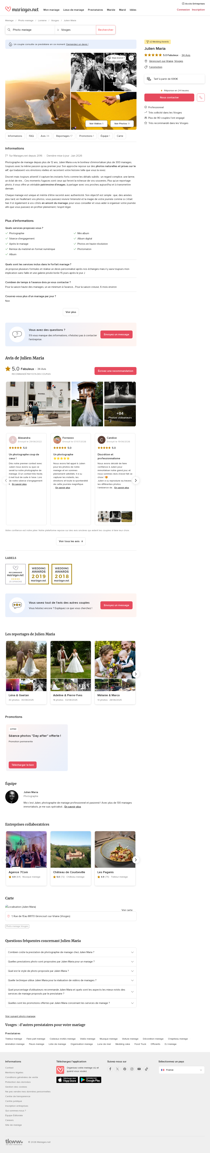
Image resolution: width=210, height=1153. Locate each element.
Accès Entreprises (195, 3)
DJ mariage (171, 1044)
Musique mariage (109, 1038)
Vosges (55, 20)
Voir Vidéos (96, 123)
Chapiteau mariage (178, 1038)
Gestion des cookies (16, 1086)
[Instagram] (132, 1069)
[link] (26, 672)
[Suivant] (135, 480)
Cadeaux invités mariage (63, 1038)
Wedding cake (122, 1044)
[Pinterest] (125, 1069)
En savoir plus (19, 484)
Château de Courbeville (69, 872)
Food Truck (140, 1044)
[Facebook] (110, 1069)
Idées (133, 10)
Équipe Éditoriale (14, 1115)
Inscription (198, 9)
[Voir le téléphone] (201, 97)
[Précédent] (6, 480)
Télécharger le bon (22, 765)
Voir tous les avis (69, 541)
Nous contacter (169, 97)
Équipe (105, 136)
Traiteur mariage (13, 1038)
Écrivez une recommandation (115, 371)
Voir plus (71, 312)
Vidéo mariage (87, 1038)
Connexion (183, 9)
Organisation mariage (82, 1044)
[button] (70, 334)
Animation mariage (15, 1044)
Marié (122, 10)
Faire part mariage (36, 1038)
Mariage (9, 20)
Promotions (86, 136)
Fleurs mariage (36, 1044)
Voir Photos (122, 123)
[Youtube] (139, 1069)
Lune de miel (104, 1044)
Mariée (111, 10)
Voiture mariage (130, 1038)
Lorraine (42, 20)
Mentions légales (14, 1072)
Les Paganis (105, 872)
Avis (45, 136)
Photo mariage (26, 20)
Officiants (155, 1044)
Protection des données (18, 1082)
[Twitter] (117, 1069)
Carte (120, 136)
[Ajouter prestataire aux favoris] (131, 58)
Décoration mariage (153, 1038)
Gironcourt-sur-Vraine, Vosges (166, 61)
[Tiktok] (146, 1069)
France (169, 1069)
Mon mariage (51, 10)
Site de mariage (13, 1125)
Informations (15, 136)
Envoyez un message (116, 334)
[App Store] (67, 1082)
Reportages (64, 136)
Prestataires (95, 10)
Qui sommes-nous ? (15, 1110)
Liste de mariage (57, 1044)
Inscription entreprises (16, 1105)
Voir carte (127, 910)
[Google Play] (90, 1082)
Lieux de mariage (73, 10)
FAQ (31, 136)
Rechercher (105, 30)
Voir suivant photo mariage (20, 1016)
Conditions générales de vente (21, 1077)
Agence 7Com (18, 872)
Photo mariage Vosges (17, 926)
